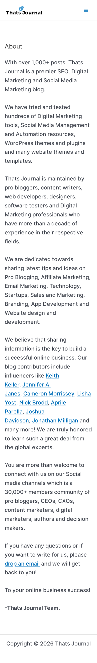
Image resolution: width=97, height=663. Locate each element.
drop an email (22, 563)
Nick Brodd (33, 402)
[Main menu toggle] (86, 10)
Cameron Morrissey (48, 393)
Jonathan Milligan (55, 420)
